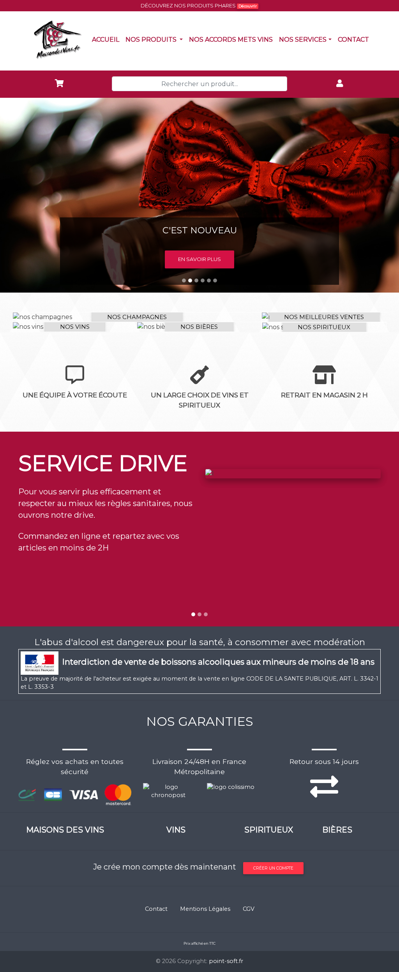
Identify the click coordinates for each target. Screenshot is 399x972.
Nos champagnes (137, 317)
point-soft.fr (226, 961)
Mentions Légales (205, 908)
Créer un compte (273, 868)
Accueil (107, 39)
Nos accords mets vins (232, 39)
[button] (30, 195)
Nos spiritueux (324, 327)
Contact (355, 39)
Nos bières (199, 326)
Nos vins (75, 326)
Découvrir (247, 6)
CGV (248, 908)
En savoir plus (199, 259)
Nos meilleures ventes (324, 317)
